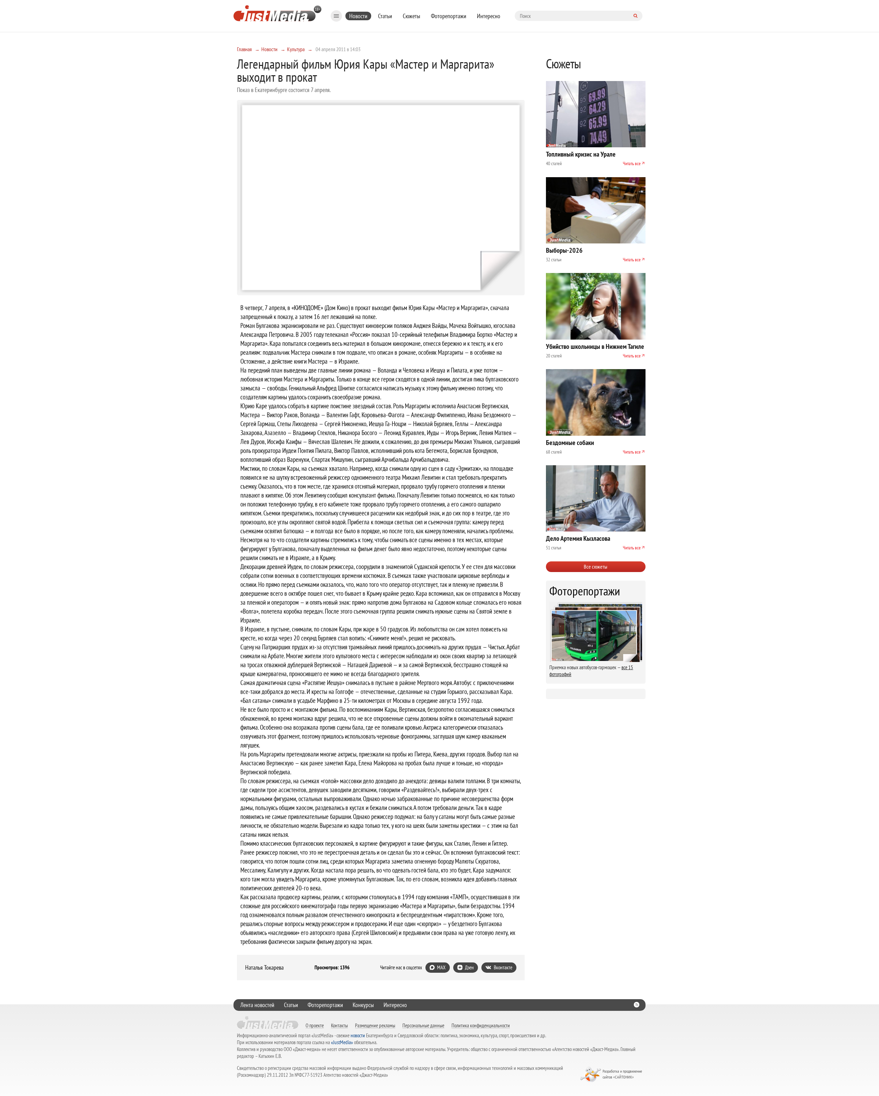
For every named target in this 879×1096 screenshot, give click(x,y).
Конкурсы (363, 1005)
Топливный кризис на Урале (581, 154)
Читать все (632, 163)
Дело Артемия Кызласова (578, 538)
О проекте (315, 1025)
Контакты (339, 1025)
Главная (244, 49)
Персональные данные (423, 1025)
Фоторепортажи (448, 16)
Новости (358, 16)
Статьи (385, 16)
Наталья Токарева (264, 967)
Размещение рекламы (375, 1025)
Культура (296, 49)
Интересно (488, 16)
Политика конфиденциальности (481, 1025)
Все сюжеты (595, 566)
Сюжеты (411, 16)
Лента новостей (257, 1005)
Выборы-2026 (564, 250)
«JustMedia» (342, 1042)
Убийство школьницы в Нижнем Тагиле (595, 346)
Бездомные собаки (570, 442)
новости (358, 1035)
